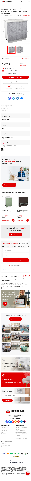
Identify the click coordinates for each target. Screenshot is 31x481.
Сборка (18, 435)
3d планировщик (20, 430)
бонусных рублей (10, 73)
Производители (5, 429)
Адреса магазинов (15, 319)
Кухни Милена (26, 15)
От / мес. (8, 68)
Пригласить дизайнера (16, 85)
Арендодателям (5, 445)
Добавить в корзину (15, 77)
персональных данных (23, 269)
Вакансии (3, 447)
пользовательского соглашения (20, 268)
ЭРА (3, 143)
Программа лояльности (22, 429)
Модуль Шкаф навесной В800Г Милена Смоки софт (23, 211)
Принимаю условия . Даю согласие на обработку (16, 269)
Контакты (3, 434)
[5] (28, 58)
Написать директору (21, 438)
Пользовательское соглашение (16, 462)
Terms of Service (6, 474)
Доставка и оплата (21, 432)
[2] (24, 58)
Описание (4, 108)
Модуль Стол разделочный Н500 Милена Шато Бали (6, 211)
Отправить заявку (9, 185)
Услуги (3, 432)
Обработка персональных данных (15, 460)
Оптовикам (4, 443)
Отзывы (3, 110)
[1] (22, 58)
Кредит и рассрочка (21, 434)
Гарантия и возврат (21, 437)
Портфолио (4, 430)
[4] (26, 58)
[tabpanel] (8, 209)
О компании (4, 427)
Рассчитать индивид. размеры (16, 88)
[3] (25, 58)
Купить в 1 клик (15, 82)
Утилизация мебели (21, 427)
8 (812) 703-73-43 (15, 419)
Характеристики (6, 106)
